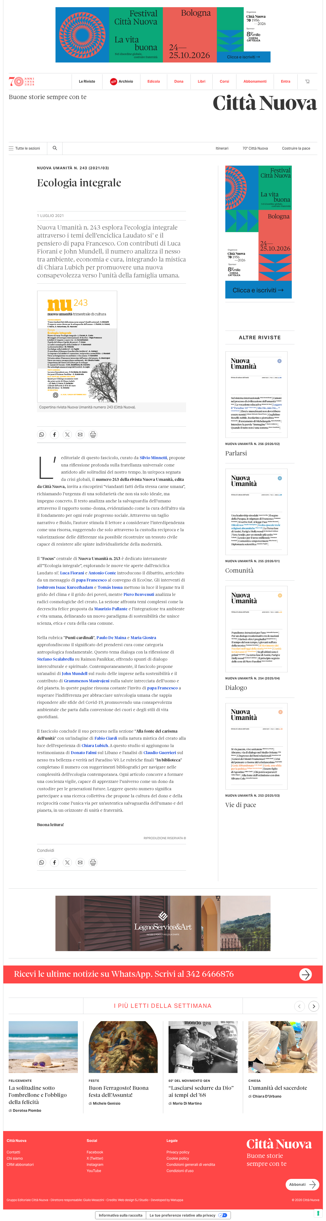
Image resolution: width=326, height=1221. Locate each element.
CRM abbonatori (20, 1164)
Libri (201, 81)
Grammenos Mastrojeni (86, 681)
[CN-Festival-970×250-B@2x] (163, 34)
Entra (285, 81)
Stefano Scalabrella (55, 659)
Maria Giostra (143, 638)
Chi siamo (15, 1158)
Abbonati (297, 1184)
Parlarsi (236, 453)
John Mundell (74, 674)
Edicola (153, 81)
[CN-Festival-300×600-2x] (258, 231)
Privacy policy (178, 1152)
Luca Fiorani (72, 573)
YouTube (94, 1170)
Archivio (126, 81)
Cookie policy (178, 1158)
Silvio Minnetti (153, 458)
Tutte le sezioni (27, 148)
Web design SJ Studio (133, 1200)
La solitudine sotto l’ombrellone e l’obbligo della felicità (38, 1095)
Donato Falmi (83, 753)
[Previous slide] (299, 1006)
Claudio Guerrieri (159, 753)
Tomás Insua (110, 587)
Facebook (95, 1152)
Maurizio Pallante (111, 609)
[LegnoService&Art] (163, 923)
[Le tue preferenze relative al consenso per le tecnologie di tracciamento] (318, 1213)
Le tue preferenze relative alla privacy (182, 1215)
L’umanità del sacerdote (277, 1088)
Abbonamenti (255, 81)
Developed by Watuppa (167, 1200)
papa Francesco (91, 580)
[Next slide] (313, 1006)
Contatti (13, 1152)
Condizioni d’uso (180, 1170)
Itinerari (222, 148)
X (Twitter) (95, 1158)
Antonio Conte (102, 573)
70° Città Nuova (255, 148)
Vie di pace (240, 805)
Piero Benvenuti (139, 595)
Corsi (224, 81)
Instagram (95, 1164)
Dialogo (236, 688)
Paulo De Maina (111, 638)
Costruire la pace (296, 148)
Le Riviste (87, 81)
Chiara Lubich (95, 746)
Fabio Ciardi (105, 738)
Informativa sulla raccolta (120, 1215)
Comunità (239, 571)
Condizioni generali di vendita (191, 1164)
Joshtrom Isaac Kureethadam (65, 587)
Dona (178, 81)
